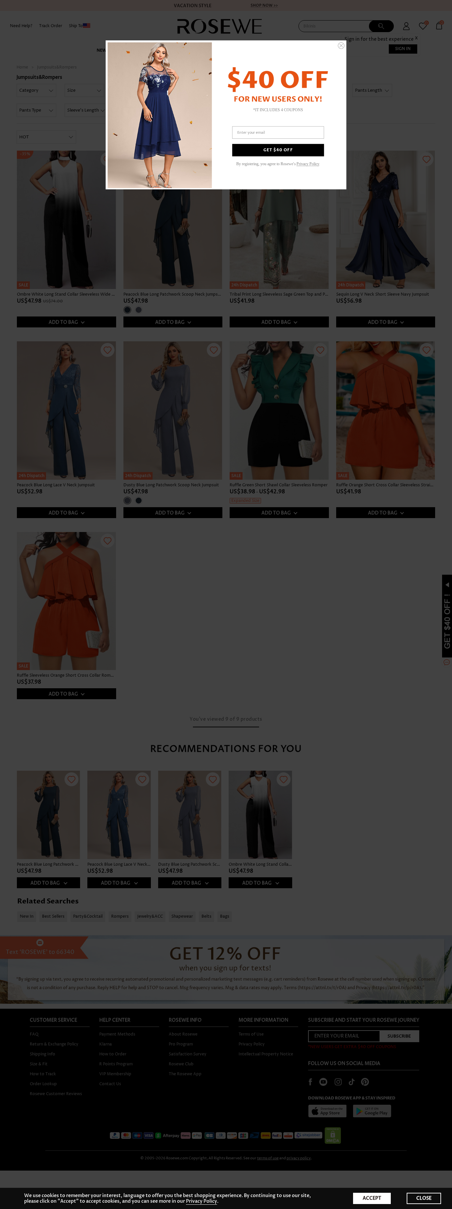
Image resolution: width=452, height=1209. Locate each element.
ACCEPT (372, 1198)
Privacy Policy (201, 1201)
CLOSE (423, 1198)
